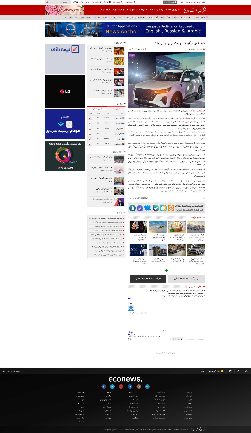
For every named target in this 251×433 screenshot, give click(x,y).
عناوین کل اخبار (133, 392)
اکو (193, 17)
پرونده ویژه (134, 414)
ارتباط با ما (189, 396)
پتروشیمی (151, 17)
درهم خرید (118, 128)
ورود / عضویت (169, 2)
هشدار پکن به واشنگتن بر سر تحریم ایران (110, 242)
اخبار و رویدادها (174, 9)
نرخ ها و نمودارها (160, 399)
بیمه (173, 17)
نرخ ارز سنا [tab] (116, 108)
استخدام (108, 392)
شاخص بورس (161, 403)
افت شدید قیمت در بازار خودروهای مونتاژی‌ (109, 226)
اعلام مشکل (188, 414)
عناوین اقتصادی (133, 396)
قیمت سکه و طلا (160, 396)
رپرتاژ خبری (107, 418)
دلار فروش (118, 133)
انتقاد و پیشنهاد (187, 410)
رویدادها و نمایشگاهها (158, 414)
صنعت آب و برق (140, 17)
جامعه (132, 55)
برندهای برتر (107, 414)
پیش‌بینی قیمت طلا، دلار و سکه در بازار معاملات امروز (106, 218)
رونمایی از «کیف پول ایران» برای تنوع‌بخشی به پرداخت (106, 234)
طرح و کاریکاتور (79, 414)
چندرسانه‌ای (119, 9)
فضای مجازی (80, 396)
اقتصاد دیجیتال (85, 17)
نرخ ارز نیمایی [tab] (97, 108)
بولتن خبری (107, 396)
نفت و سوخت (117, 2)
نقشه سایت (188, 407)
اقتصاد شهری (96, 17)
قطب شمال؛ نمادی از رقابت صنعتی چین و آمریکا (107, 238)
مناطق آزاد (132, 9)
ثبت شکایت (107, 410)
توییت (82, 399)
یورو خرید (118, 123)
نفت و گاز (159, 17)
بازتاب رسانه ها (133, 407)
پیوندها (190, 403)
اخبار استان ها (134, 403)
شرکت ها (68, 17)
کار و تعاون (105, 17)
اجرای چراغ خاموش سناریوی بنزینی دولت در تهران (107, 230)
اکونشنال (81, 421)
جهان (197, 17)
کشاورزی (75, 17)
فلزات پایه (106, 2)
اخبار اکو (135, 399)
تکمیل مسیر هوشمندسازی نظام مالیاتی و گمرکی (108, 222)
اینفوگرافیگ (80, 410)
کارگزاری (167, 17)
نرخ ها (158, 9)
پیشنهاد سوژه (161, 392)
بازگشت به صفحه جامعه (149, 279)
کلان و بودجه (185, 17)
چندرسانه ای (80, 392)
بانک (177, 17)
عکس (82, 407)
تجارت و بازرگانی (116, 17)
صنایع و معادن (128, 17)
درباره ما (189, 392)
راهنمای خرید (107, 407)
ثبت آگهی (108, 403)
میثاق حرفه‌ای (188, 418)
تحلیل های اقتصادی (159, 418)
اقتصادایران (186, 118)
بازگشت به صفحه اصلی (185, 279)
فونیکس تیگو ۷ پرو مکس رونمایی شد (179, 43)
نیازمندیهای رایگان (105, 399)
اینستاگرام (81, 403)
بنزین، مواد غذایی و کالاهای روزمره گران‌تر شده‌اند (107, 255)
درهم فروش (118, 144)
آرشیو (74, 2)
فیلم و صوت (80, 418)
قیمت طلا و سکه (129, 2)
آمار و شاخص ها (160, 410)
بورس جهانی (83, 2)
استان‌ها (144, 9)
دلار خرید (118, 118)
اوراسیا (203, 17)
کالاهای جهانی (95, 2)
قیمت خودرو (161, 407)
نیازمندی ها (105, 9)
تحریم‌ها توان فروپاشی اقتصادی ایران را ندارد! (109, 250)
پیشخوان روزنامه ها (132, 410)
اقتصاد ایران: (200, 111)
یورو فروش (118, 138)
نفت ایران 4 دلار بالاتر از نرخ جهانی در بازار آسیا (107, 246)
